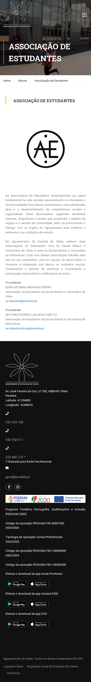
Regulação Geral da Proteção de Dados (52, 666)
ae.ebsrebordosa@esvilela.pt (25, 328)
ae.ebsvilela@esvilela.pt (21, 301)
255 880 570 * (16, 457)
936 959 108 (14, 422)
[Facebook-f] (9, 487)
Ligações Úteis (13, 666)
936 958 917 (14, 440)
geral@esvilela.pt (18, 477)
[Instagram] (17, 487)
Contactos (13, 673)
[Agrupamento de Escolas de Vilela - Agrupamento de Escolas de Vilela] (16, 15)
